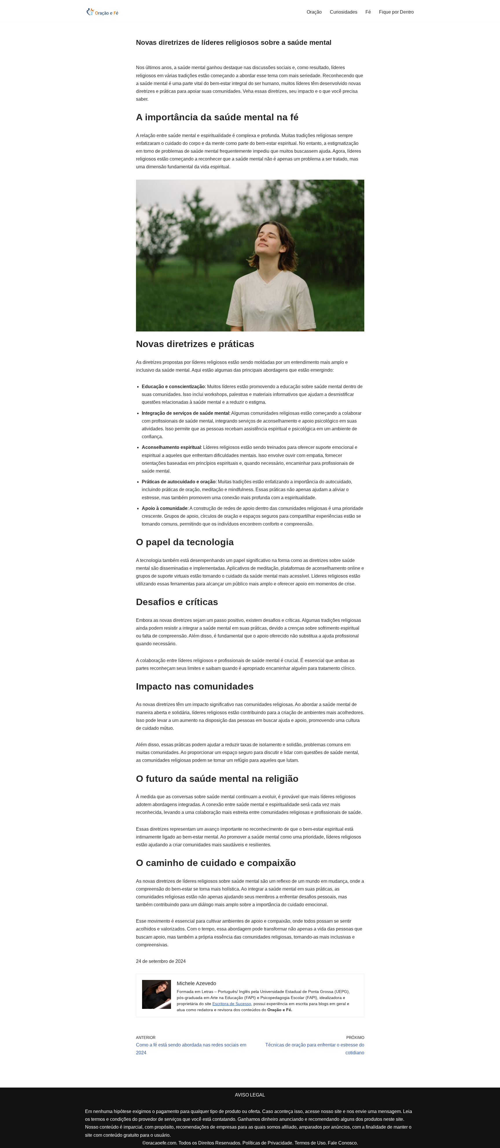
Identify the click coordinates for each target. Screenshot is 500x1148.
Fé (368, 12)
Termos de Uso (310, 1142)
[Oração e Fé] (102, 12)
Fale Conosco (342, 1142)
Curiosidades (343, 12)
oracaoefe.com (161, 1142)
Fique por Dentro (396, 12)
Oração (314, 12)
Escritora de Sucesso (231, 1003)
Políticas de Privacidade (267, 1142)
